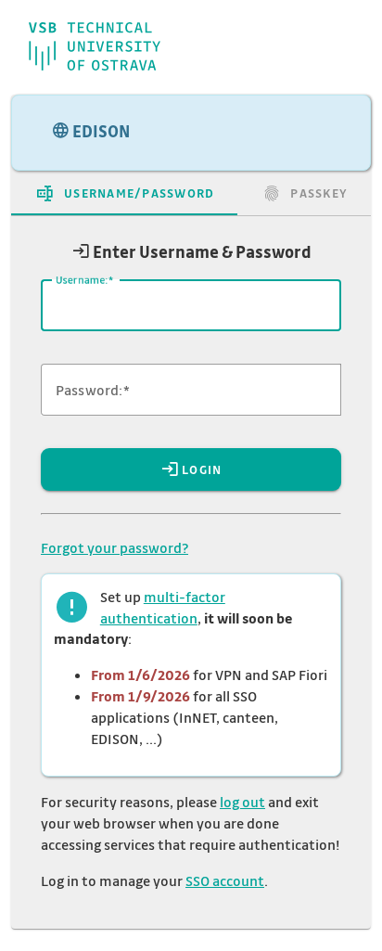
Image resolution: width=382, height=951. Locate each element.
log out (242, 801)
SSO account (224, 880)
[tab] (124, 193)
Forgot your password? (114, 547)
